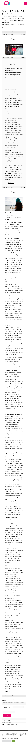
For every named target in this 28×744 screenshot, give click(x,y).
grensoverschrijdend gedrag (9, 24)
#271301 (23, 57)
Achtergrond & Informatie (8, 18)
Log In (7, 715)
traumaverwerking (13, 25)
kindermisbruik (18, 24)
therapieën (8, 25)
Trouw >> (10, 691)
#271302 (23, 187)
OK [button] (13, 740)
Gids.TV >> (11, 183)
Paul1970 (4, 720)
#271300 (23, 34)
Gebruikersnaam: (7, 707)
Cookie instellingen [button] (7, 740)
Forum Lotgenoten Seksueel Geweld (13, 16)
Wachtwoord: (6, 710)
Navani (8, 720)
